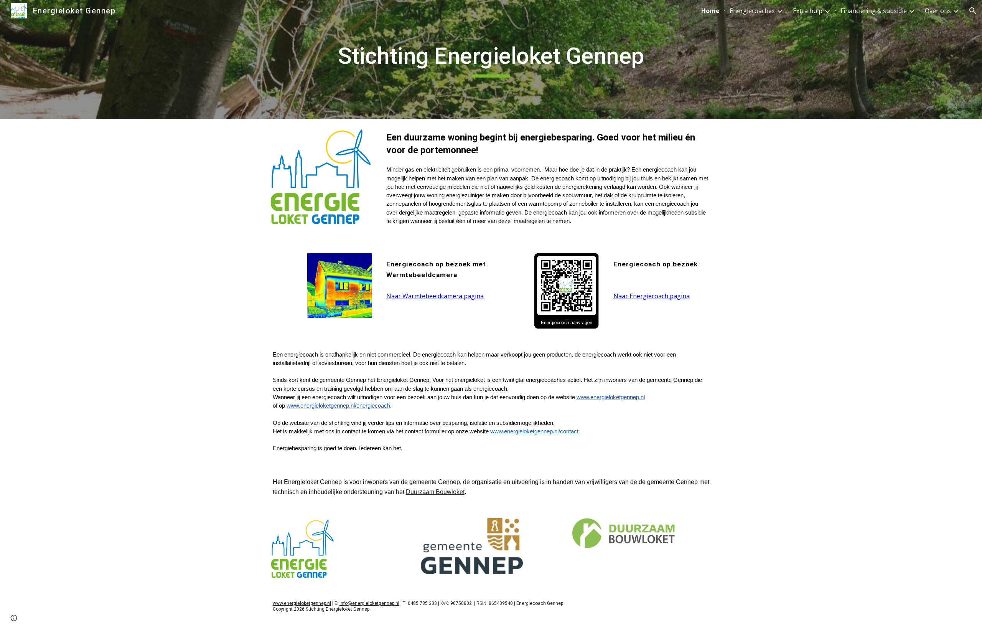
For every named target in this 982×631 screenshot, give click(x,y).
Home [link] (710, 11)
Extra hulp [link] (807, 11)
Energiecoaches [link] (752, 11)
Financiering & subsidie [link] (873, 11)
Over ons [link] (938, 11)
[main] (491, 59)
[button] (973, 11)
